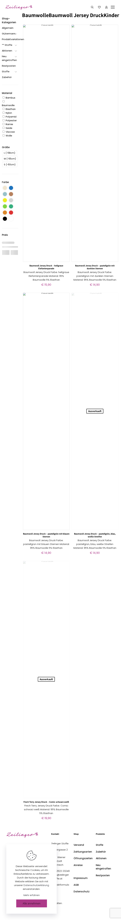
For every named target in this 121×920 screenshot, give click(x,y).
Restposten (103, 875)
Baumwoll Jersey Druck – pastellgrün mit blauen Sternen (46, 535)
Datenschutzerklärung (36, 885)
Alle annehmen (31, 903)
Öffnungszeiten (83, 858)
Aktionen (101, 858)
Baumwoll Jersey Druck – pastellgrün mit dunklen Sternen (95, 267)
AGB (76, 885)
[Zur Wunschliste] (65, 36)
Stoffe (99, 845)
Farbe (5, 182)
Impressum (81, 878)
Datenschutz (81, 891)
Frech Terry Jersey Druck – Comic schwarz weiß (46, 801)
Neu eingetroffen (103, 866)
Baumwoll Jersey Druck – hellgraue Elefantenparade (46, 267)
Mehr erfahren (31, 895)
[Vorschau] (65, 42)
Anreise (78, 865)
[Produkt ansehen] (65, 29)
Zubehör (101, 851)
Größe (6, 147)
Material (7, 93)
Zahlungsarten (83, 851)
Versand (79, 845)
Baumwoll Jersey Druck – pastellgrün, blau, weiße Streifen (95, 535)
